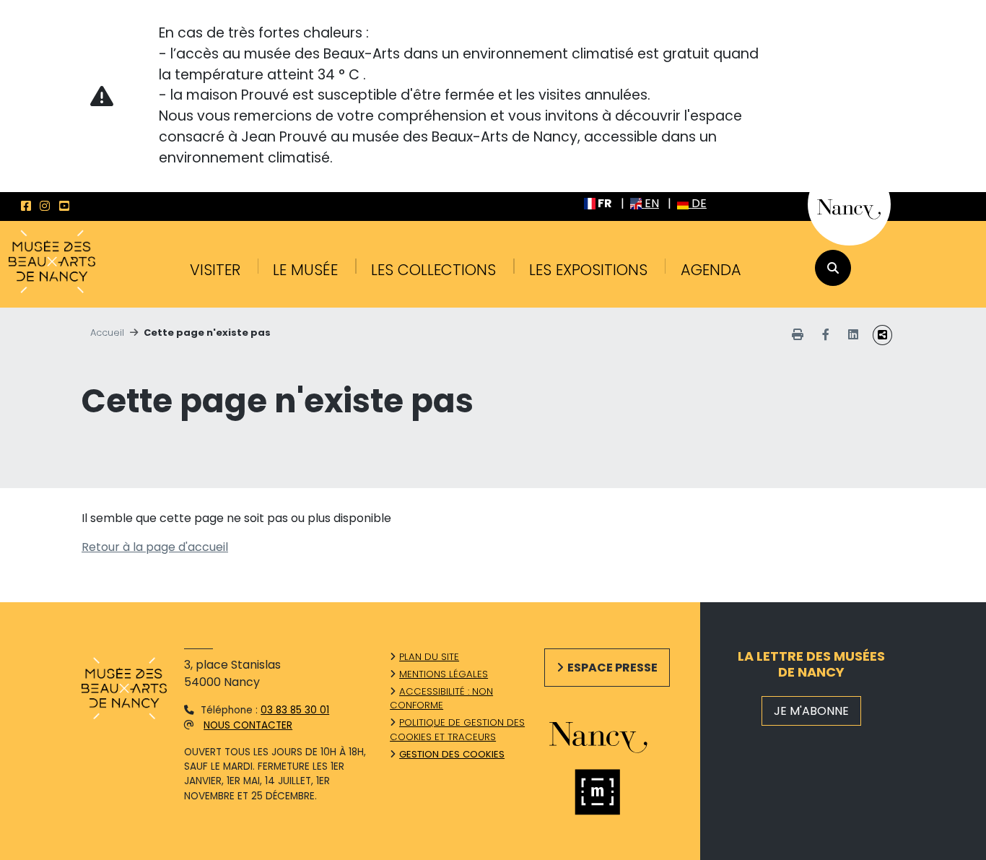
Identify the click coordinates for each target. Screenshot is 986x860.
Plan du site (429, 657)
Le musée (305, 269)
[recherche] (833, 268)
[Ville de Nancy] (849, 203)
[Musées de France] (612, 792)
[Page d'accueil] (52, 263)
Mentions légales (443, 674)
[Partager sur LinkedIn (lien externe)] (853, 335)
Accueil (107, 332)
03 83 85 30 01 (295, 710)
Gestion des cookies (452, 754)
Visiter (215, 269)
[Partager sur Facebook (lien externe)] (826, 335)
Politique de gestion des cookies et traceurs (457, 730)
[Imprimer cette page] (798, 335)
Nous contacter (248, 725)
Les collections (433, 269)
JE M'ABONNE (811, 711)
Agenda (711, 269)
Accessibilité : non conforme (441, 699)
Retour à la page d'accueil (155, 547)
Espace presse (612, 667)
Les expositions (588, 269)
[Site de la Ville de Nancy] (612, 734)
